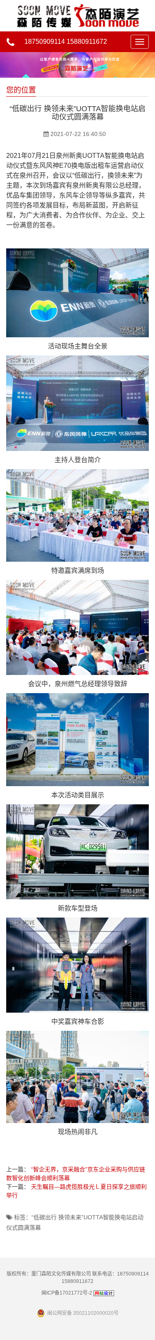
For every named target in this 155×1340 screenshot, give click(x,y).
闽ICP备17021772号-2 (66, 1293)
